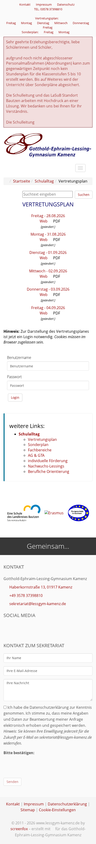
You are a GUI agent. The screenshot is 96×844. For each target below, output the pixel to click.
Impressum (44, 4)
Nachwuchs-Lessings (46, 466)
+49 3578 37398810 (26, 595)
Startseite (21, 181)
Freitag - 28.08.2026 (48, 215)
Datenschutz (66, 4)
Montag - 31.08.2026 (48, 234)
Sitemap (28, 809)
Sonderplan (38, 444)
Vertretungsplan (42, 439)
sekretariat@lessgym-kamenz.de (37, 603)
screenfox (19, 828)
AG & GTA (36, 455)
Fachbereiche (39, 450)
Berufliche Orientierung (48, 471)
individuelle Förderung (48, 460)
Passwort (14, 376)
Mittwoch (61, 23)
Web (43, 221)
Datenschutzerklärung (67, 804)
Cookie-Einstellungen (57, 809)
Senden (12, 781)
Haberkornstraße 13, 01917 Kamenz (40, 587)
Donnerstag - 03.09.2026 (48, 289)
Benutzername (19, 357)
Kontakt (25, 4)
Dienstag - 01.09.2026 (48, 252)
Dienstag (43, 23)
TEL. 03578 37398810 (48, 9)
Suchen (83, 194)
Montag (27, 23)
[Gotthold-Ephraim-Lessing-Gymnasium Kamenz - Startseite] (48, 145)
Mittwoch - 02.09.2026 (48, 271)
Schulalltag (44, 181)
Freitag (11, 23)
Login (15, 397)
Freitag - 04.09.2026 (48, 307)
